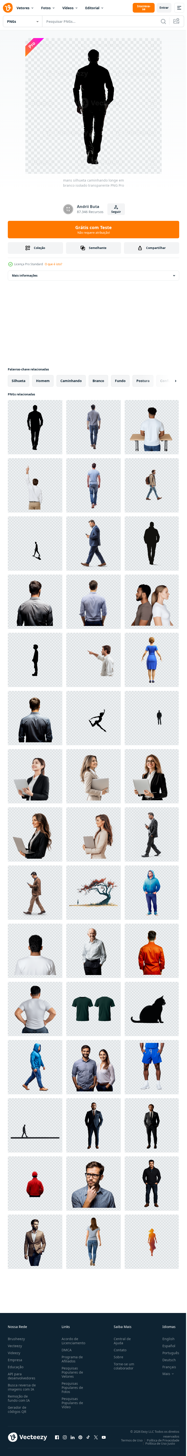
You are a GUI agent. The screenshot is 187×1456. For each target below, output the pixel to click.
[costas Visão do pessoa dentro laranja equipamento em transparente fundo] (152, 951)
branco (98, 380)
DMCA (66, 1350)
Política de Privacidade (159, 1440)
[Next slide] (168, 381)
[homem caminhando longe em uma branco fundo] (93, 427)
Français (165, 1367)
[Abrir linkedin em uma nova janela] (73, 1437)
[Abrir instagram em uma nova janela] (65, 1437)
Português (167, 1353)
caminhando (71, 380)
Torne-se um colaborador (122, 1366)
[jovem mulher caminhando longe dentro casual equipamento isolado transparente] (93, 1242)
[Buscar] (163, 21)
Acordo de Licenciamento (72, 1340)
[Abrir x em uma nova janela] (96, 1437)
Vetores (23, 8)
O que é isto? (53, 264)
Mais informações (24, 275)
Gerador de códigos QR (17, 1409)
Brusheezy (16, 1338)
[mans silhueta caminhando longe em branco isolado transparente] (35, 427)
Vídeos (68, 8)
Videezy (14, 1353)
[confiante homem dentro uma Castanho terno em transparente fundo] (35, 1242)
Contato (118, 1350)
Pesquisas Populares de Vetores (71, 1372)
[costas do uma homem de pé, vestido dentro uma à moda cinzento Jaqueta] (35, 602)
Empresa (15, 1360)
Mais (163, 1374)
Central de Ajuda (120, 1340)
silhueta (18, 380)
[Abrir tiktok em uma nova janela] (88, 1437)
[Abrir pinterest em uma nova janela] (80, 1437)
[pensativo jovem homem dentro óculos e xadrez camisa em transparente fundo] (93, 1183)
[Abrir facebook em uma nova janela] (57, 1437)
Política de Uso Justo (156, 1443)
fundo (120, 380)
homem (43, 380)
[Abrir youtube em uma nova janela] (104, 1437)
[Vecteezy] (8, 8)
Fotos (46, 8)
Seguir (116, 212)
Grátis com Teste (93, 229)
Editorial (92, 8)
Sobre (116, 1357)
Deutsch (165, 1360)
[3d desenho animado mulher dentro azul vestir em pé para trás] (152, 660)
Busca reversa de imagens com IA (22, 1387)
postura (143, 380)
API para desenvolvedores (21, 1376)
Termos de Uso (128, 1440)
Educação (15, 1367)
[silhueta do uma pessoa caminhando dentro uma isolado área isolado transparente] (152, 543)
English (165, 1338)
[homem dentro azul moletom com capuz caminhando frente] (35, 1067)
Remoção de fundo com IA (19, 1398)
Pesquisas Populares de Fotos (71, 1387)
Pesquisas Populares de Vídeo (71, 1402)
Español (165, 1346)
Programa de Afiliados (71, 1359)
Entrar (163, 8)
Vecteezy (15, 1346)
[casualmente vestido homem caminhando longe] (93, 485)
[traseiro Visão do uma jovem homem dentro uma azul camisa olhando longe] (35, 718)
